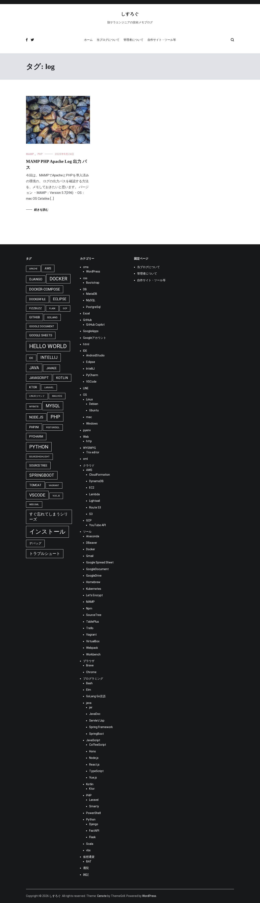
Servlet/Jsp (96, 720)
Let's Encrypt (94, 595)
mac (89, 417)
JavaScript (39, 378)
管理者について (133, 39)
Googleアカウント (94, 337)
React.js (94, 764)
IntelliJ (48, 357)
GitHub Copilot (95, 324)
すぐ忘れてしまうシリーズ (48, 517)
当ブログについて (108, 39)
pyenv (87, 430)
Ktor (33, 387)
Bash (89, 683)
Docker (90, 549)
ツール (87, 531)
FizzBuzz (35, 308)
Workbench (93, 654)
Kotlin (62, 378)
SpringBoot (96, 733)
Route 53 (95, 507)
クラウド (88, 465)
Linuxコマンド (37, 396)
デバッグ (35, 543)
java (34, 368)
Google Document (41, 326)
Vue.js (56, 495)
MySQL (90, 300)
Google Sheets (40, 335)
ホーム (88, 39)
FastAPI (94, 830)
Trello (89, 628)
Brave (90, 665)
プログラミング (93, 678)
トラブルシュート (44, 553)
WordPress (93, 271)
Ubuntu (94, 410)
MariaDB (91, 293)
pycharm (36, 436)
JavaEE (51, 368)
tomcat (35, 485)
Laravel (49, 387)
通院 (86, 868)
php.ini (34, 427)
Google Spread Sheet (100, 562)
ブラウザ (88, 661)
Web (86, 436)
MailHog (57, 396)
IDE (31, 357)
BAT (89, 861)
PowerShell (93, 813)
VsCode (37, 495)
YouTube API (97, 525)
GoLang (52, 317)
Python (90, 819)
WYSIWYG (89, 447)
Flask (52, 308)
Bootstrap (92, 282)
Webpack (92, 647)
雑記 (86, 874)
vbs (88, 850)
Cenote (102, 896)
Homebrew (93, 582)
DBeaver (91, 542)
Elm (88, 689)
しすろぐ (130, 14)
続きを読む (41, 209)
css (85, 278)
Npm (89, 608)
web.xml (34, 504)
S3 (91, 514)
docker (58, 279)
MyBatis (33, 406)
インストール (47, 531)
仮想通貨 (88, 856)
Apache (33, 268)
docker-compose (44, 289)
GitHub (34, 317)
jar (90, 707)
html (86, 344)
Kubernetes (93, 588)
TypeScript (96, 771)
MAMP (30, 154)
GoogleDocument (97, 569)
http (89, 441)
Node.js (36, 417)
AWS (48, 268)
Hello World (48, 346)
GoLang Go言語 (96, 696)
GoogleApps (91, 331)
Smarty (94, 806)
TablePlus (92, 621)
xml (85, 458)
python (38, 447)
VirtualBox (93, 641)
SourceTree (38, 465)
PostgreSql (53, 427)
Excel (86, 313)
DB (85, 289)
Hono (92, 751)
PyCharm (92, 375)
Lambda (94, 494)
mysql (53, 405)
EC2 (91, 487)
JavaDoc (94, 713)
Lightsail (94, 500)
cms (86, 267)
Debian (93, 403)
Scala (89, 843)
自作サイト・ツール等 (161, 39)
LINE (86, 388)
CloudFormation (99, 474)
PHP (40, 154)
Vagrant (54, 485)
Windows (92, 423)
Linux (89, 399)
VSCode (91, 381)
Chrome (91, 672)
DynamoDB (96, 481)
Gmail (89, 556)
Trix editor (92, 452)
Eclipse (90, 362)
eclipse (59, 299)
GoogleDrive (94, 575)
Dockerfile (37, 299)
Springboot (41, 475)
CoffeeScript (97, 744)
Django (35, 279)
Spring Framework (101, 727)
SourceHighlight (39, 456)
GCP (65, 308)
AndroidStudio (95, 355)
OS (85, 394)
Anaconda (92, 536)
